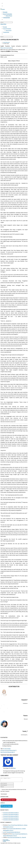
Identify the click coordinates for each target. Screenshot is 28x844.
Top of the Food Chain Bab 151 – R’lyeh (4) (17, 837)
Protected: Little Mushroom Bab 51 (10, 816)
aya (4, 832)
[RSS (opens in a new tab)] (3, 6)
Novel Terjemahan (7, 28)
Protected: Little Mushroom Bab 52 (10, 814)
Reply (14, 768)
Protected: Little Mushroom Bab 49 (10, 819)
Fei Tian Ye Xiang (6, 748)
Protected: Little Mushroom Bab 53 (10, 812)
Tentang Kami (6, 32)
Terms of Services (6, 840)
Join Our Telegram (7, 806)
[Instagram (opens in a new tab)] (3, 3)
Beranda (5, 26)
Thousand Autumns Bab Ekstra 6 (13, 832)
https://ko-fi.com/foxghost (6, 47)
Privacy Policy (5, 839)
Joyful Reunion (6, 42)
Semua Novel (8, 30)
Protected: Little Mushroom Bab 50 (10, 817)
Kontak (4, 841)
